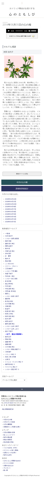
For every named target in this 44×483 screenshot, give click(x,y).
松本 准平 (8, 319)
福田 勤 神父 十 (10, 364)
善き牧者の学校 (8, 442)
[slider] (34, 31)
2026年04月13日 (10, 219)
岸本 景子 (8, 253)
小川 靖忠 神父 (10, 347)
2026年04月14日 (10, 216)
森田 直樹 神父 (10, 324)
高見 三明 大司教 (10, 357)
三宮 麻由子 (9, 268)
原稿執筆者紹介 (22, 188)
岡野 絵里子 (9, 246)
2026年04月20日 (10, 204)
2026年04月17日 (10, 209)
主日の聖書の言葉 (9, 432)
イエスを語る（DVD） (10, 448)
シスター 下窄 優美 (11, 271)
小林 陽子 (8, 352)
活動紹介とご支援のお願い (12, 427)
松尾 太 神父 (9, 314)
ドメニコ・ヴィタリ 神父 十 (14, 362)
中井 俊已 (8, 286)
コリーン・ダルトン (11, 266)
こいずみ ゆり (9, 263)
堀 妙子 (7, 309)
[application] (22, 31)
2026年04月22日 (10, 199)
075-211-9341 (8, 403)
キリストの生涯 (8, 463)
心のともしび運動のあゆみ (12, 461)
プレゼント (7, 468)
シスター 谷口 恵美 (11, 278)
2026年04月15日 (10, 214)
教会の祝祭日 (7, 439)
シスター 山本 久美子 (12, 326)
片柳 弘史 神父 (10, 251)
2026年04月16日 (10, 211)
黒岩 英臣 (8, 261)
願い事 (5, 470)
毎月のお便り (7, 455)
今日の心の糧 (22, 182)
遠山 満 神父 (9, 283)
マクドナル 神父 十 (11, 367)
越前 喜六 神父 (10, 243)
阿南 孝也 (8, 339)
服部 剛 (7, 299)
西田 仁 (7, 293)
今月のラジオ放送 (9, 422)
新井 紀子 (8, 337)
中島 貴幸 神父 (10, 289)
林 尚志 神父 (9, 301)
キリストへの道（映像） (11, 450)
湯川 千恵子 (9, 331)
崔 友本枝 (8, 281)
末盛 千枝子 (9, 273)
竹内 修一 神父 (10, 276)
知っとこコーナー (9, 435)
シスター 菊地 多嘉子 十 (13, 349)
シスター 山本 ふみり (12, 329)
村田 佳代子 (9, 321)
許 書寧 (8, 256)
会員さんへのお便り (9, 452)
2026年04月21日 (10, 201)
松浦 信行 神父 (10, 311)
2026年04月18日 (10, 206)
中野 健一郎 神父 (10, 291)
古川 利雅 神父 (10, 304)
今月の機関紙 (7, 424)
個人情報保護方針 (8, 409)
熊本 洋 (7, 258)
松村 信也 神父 (10, 316)
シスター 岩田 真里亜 (12, 238)
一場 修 (7, 233)
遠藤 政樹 (8, 344)
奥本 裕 (7, 248)
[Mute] (29, 31)
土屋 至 (7, 359)
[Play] (9, 31)
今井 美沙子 (9, 236)
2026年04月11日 (10, 221)
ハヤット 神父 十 (10, 354)
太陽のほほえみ (8, 465)
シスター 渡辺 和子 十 (12, 369)
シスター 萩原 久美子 (12, 296)
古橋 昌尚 (8, 306)
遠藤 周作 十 (9, 342)
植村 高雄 (8, 241)
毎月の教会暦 (7, 437)
